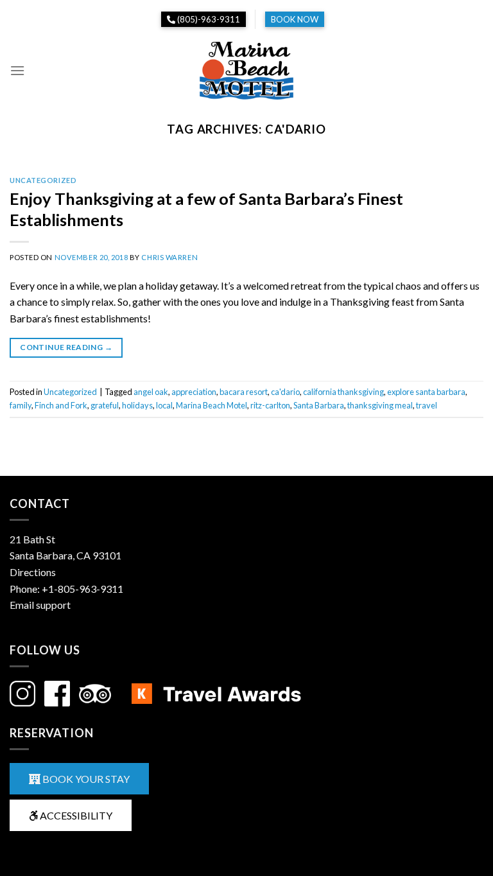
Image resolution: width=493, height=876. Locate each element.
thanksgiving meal (380, 405)
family (20, 405)
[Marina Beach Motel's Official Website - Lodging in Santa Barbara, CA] (246, 71)
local (164, 405)
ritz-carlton (270, 405)
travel (426, 405)
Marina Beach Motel (211, 405)
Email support (40, 605)
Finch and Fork (61, 405)
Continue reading (66, 347)
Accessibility (75, 815)
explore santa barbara (426, 392)
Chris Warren (169, 257)
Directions (33, 572)
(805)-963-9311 (207, 19)
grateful (105, 405)
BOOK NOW (294, 19)
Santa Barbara (318, 405)
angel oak (151, 392)
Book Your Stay (85, 779)
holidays (137, 405)
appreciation (193, 392)
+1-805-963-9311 (82, 589)
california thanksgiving (343, 392)
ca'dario (285, 392)
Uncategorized (43, 180)
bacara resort (244, 392)
